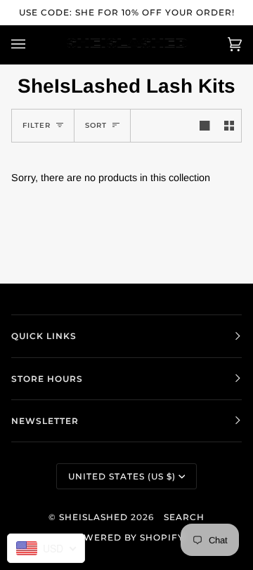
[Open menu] (32, 44)
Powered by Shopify (126, 537)
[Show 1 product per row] (204, 126)
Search (184, 517)
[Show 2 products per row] (229, 126)
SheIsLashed (93, 517)
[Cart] (221, 44)
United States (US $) (122, 476)
